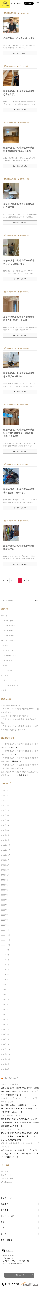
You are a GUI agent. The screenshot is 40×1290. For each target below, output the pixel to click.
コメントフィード (8, 1178)
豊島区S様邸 (8, 630)
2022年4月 (5, 970)
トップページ (6, 1198)
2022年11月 (5, 940)
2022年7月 (5, 955)
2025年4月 (5, 825)
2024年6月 (5, 875)
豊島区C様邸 (9, 620)
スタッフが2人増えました (11, 1115)
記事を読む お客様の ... (20, 53)
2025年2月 (5, 835)
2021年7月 (5, 1014)
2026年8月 (5, 790)
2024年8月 (5, 865)
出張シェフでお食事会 (9, 1084)
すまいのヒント (7, 650)
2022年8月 (5, 950)
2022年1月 (5, 984)
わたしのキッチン (25, 13)
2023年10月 (5, 910)
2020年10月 (5, 1059)
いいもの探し (9, 670)
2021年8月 (5, 1009)
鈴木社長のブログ (10, 1078)
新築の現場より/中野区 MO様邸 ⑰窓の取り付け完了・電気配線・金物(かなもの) (19, 433)
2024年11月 (5, 850)
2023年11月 (5, 905)
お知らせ (4, 645)
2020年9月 (5, 1064)
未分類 (3, 690)
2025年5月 (5, 820)
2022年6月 (5, 960)
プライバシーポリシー (10, 1258)
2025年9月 (5, 805)
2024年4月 (5, 885)
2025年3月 (5, 830)
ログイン (4, 1171)
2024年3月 (5, 890)
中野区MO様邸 (23, 66)
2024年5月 (5, 880)
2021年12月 (5, 989)
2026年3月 (5, 795)
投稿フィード (6, 1175)
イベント (4, 675)
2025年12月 (5, 800)
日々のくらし (9, 660)
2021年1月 (5, 1044)
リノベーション (10, 655)
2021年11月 (5, 994)
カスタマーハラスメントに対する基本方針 (16, 1261)
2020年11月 (5, 1054)
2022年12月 (5, 935)
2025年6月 (5, 815)
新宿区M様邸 (9, 635)
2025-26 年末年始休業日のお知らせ (14, 716)
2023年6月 (5, 925)
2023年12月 (5, 900)
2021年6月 (5, 1019)
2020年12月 (5, 1049)
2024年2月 (5, 895)
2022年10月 (5, 945)
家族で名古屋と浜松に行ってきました (15, 1129)
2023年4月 (5, 930)
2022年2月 (5, 980)
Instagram (9, 1251)
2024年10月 (5, 855)
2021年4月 (5, 1029)
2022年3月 (5, 975)
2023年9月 (5, 915)
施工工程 (4, 615)
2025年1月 (5, 840)
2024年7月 (5, 870)
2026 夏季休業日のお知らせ (11, 705)
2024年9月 (5, 860)
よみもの (4, 665)
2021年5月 (5, 1024)
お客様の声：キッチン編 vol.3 (18, 38)
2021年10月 (5, 999)
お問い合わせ (6, 1240)
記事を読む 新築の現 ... (20, 109)
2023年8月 (5, 920)
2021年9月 (5, 1004)
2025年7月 (5, 810)
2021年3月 (5, 1034)
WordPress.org (6, 1182)
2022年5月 (5, 965)
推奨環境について (8, 1255)
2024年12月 (5, 845)
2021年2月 (5, 1039)
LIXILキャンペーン (11, 685)
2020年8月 (5, 1069)
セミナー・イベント (11, 680)
